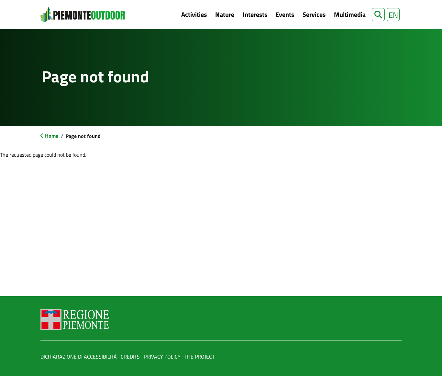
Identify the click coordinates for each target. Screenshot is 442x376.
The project (199, 356)
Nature (224, 14)
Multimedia (350, 14)
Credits (130, 356)
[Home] (82, 14)
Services (314, 14)
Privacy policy (162, 356)
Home (51, 136)
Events (284, 14)
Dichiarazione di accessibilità (78, 356)
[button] (378, 14)
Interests (255, 14)
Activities (194, 14)
